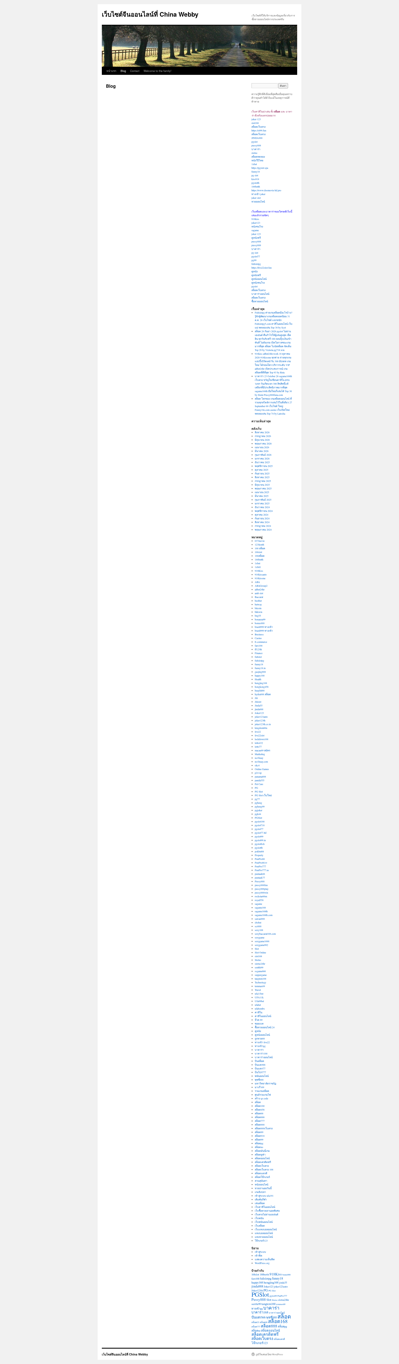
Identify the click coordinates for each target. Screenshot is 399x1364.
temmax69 (260, 986)
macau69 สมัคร (262, 750)
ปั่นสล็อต (259, 1061)
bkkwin (258, 611)
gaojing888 (260, 671)
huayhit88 (260, 690)
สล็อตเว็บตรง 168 (264, 1169)
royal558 (259, 900)
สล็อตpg (259, 1143)
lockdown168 (261, 739)
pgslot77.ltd (260, 832)
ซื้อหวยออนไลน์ (259, 301)
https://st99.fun (258, 130)
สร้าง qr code (261, 1098)
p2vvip (258, 772)
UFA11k (259, 997)
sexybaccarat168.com (265, 933)
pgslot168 (260, 821)
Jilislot (258, 701)
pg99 (253, 260)
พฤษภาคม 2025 (263, 488)
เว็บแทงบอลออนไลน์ (266, 1229)
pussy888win (261, 892)
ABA (257, 582)
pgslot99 (259, 836)
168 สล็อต (260, 548)
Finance (258, 653)
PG (256, 787)
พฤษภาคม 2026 (263, 443)
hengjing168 (261, 683)
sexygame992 (261, 945)
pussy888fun (261, 885)
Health (258, 679)
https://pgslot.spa (259, 167)
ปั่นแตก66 (260, 1064)
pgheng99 (260, 806)
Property (259, 855)
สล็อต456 (260, 1109)
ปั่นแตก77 (260, 1068)
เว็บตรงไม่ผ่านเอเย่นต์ (266, 1214)
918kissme (260, 578)
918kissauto (261, 574)
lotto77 (258, 746)
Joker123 (259, 713)
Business (259, 634)
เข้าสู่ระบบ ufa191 (264, 1195)
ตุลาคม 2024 (261, 514)
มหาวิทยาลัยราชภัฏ (265, 1083)
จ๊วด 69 (258, 1019)
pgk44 (258, 814)
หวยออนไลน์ (258, 201)
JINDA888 (256, 137)
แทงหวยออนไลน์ (264, 1236)
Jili (256, 698)
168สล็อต (260, 555)
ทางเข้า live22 (262, 1042)
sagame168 (260, 907)
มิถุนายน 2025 (262, 484)
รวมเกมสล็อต (262, 1090)
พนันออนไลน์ (262, 1076)
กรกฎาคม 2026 (263, 436)
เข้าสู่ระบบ (260, 1251)
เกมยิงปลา (260, 1192)
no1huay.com (261, 761)
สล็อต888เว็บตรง (264, 1128)
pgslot (254, 141)
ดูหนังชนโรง (258, 282)
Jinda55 (258, 705)
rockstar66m (261, 896)
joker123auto (261, 716)
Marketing (260, 754)
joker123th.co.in (263, 724)
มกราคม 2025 (262, 503)
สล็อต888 (260, 1124)
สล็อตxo (259, 1147)
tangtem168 (260, 978)
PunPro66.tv (261, 862)
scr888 (258, 926)
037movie (260, 540)
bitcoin (258, 608)
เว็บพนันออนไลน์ (264, 1221)
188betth (255, 186)
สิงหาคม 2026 (262, 432)
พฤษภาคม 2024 (263, 529)
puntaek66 (260, 873)
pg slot (254, 175)
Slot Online (260, 952)
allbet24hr (260, 589)
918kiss (255, 219)
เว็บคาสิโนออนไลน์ (265, 1206)
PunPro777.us (262, 870)
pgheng (258, 802)
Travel (258, 989)
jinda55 (283, 1282)
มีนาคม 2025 (261, 495)
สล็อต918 (260, 1135)
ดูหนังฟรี (256, 237)
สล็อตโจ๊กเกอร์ (262, 1177)
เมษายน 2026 (262, 447)
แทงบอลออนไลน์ (264, 1233)
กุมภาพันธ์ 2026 (263, 454)
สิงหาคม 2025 (262, 477)
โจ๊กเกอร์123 (261, 1240)
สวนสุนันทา (261, 1180)
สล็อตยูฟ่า (260, 1154)
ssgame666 (260, 971)
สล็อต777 (260, 1120)
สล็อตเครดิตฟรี (263, 1162)
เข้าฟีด (258, 1255)
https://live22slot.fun (261, 267)
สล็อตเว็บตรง (258, 126)
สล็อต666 (260, 1117)
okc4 (257, 765)
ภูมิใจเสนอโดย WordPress (269, 1354)
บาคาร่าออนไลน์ (260, 293)
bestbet (258, 600)
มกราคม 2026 (262, 458)
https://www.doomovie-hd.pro (266, 190)
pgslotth (255, 182)
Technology (260, 982)
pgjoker (258, 810)
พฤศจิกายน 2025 (264, 466)
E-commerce (261, 641)
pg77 (257, 799)
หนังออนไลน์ (261, 1184)
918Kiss (259, 570)
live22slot (259, 735)
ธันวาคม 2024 (262, 507)
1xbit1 (258, 567)
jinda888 (259, 709)
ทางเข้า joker (258, 194)
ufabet (258, 1004)
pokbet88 (259, 851)
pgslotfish (260, 844)
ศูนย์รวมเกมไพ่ (263, 1094)
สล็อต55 (255, 1322)
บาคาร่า (255, 149)
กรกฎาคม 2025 (263, 481)
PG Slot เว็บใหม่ (263, 795)
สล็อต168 (260, 1105)
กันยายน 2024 (262, 518)
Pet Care (259, 784)
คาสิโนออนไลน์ (263, 1016)
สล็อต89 (259, 1132)
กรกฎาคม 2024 (263, 525)
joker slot (256, 197)
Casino (258, 638)
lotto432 (259, 742)
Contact (134, 71)
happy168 (260, 675)
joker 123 (256, 119)
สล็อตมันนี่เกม (262, 1150)
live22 (258, 731)
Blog (123, 71)
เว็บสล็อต (260, 1225)
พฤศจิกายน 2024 (264, 510)
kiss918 (255, 179)
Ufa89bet (259, 1001)
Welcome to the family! (157, 71)
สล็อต (258, 1102)
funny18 (255, 171)
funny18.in (260, 668)
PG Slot (259, 791)
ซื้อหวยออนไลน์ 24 (265, 1027)
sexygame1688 (262, 941)
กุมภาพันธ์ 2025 (263, 499)
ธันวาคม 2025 (262, 462)
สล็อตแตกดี (261, 1173)
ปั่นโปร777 (260, 1072)
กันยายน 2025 (262, 473)
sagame (255, 230)
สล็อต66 (259, 1113)
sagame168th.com (263, 915)
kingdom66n (261, 728)
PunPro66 (260, 858)
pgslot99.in (260, 840)
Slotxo (258, 960)
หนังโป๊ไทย (257, 160)
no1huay (259, 757)
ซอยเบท (259, 1023)
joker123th (260, 720)
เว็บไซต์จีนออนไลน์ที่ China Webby (150, 14)
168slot (258, 552)
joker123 (255, 222)
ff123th (258, 649)
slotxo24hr (260, 963)
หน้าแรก (111, 71)
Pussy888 (260, 881)
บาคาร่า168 (261, 1053)
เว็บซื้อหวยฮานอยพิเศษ (267, 1210)
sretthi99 (259, 967)
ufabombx (260, 1008)
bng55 (258, 615)
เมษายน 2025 (262, 492)
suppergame (261, 974)
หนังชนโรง (257, 226)
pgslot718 (260, 825)
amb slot (259, 593)
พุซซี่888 (259, 1079)
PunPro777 (260, 866)
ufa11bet (259, 993)
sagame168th (261, 911)
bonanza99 (260, 619)
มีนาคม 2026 (261, 451)
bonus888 (260, 623)
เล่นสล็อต (260, 1203)
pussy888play (261, 888)
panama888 (260, 776)
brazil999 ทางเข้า (264, 626)
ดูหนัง (254, 271)
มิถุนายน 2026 (262, 439)
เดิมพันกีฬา (261, 1199)
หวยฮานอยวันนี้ (263, 1188)
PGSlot (258, 817)
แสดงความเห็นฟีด (265, 1259)
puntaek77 (260, 877)
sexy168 (259, 930)
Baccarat (259, 597)
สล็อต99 (259, 1139)
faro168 (258, 645)
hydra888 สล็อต (263, 694)
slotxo (254, 152)
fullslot (258, 656)
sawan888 (260, 918)
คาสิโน (258, 1012)
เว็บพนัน (259, 1218)
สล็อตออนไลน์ (262, 1158)
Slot (257, 948)
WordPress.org (262, 1263)
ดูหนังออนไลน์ (259, 278)
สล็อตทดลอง (258, 156)
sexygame (259, 937)
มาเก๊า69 (259, 1087)
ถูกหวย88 (260, 1038)
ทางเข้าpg (260, 1046)
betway (258, 604)
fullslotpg (256, 263)
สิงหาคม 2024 (262, 522)
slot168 (255, 123)
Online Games (262, 769)
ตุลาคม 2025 (261, 469)
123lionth (259, 544)
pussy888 (256, 145)
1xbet (254, 164)
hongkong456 (261, 686)
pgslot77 (255, 256)
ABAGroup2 (261, 585)
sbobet (258, 922)
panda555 (259, 780)
